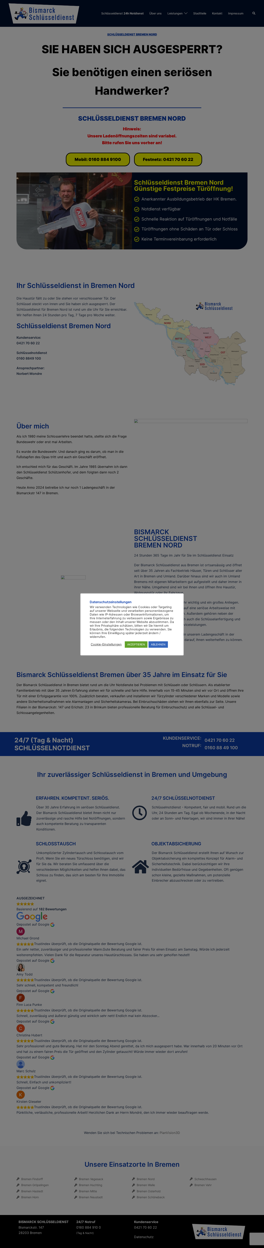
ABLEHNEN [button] (158, 644)
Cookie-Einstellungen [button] (106, 644)
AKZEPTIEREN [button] (136, 644)
